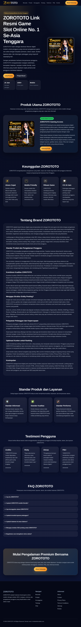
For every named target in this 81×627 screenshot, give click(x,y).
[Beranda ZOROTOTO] (10, 3)
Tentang (43, 2)
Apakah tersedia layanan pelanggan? (17, 515)
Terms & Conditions (62, 603)
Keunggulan (37, 2)
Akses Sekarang (40, 569)
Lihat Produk (9, 75)
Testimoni (49, 2)
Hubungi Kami (46, 148)
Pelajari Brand (21, 75)
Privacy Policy (61, 600)
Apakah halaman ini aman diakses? (17, 521)
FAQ (54, 2)
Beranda (25, 2)
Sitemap (59, 606)
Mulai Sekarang (71, 2)
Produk (30, 2)
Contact (59, 597)
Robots (59, 608)
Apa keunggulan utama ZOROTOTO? (17, 509)
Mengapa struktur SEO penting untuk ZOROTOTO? (21, 527)
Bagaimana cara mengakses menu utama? (19, 534)
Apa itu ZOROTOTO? (12, 497)
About (59, 594)
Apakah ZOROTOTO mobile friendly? (17, 503)
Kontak (58, 2)
